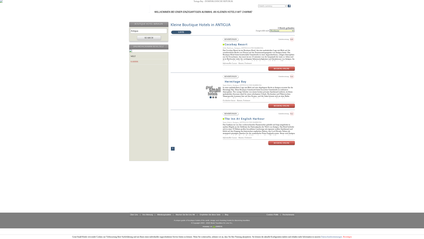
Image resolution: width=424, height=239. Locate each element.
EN (249, 6)
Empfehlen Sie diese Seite (210, 215)
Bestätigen (347, 237)
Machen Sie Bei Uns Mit (185, 215)
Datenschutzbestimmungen (331, 237)
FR (254, 6)
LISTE (181, 32)
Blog (295, 6)
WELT (133, 56)
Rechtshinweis (288, 215)
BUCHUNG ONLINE (281, 69)
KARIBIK (134, 62)
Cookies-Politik (272, 215)
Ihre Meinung (147, 215)
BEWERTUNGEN (230, 39)
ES (245, 6)
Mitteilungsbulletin (164, 215)
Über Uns (134, 215)
